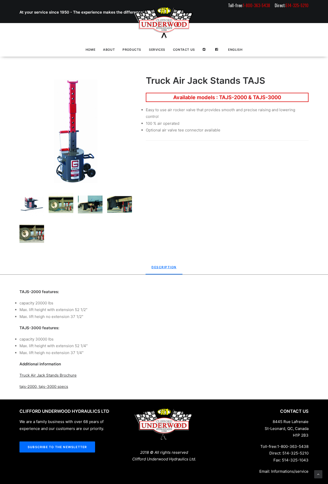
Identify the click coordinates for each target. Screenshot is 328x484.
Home (90, 50)
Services (157, 50)
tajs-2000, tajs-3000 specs (43, 386)
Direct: (292, 5)
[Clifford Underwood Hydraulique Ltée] (164, 23)
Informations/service (290, 471)
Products (131, 50)
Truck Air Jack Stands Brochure (48, 375)
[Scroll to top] (318, 473)
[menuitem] (250, 5)
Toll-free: (249, 5)
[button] (75, 131)
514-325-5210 (295, 453)
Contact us (184, 50)
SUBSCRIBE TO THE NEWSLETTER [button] (57, 447)
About (109, 50)
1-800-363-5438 (293, 446)
